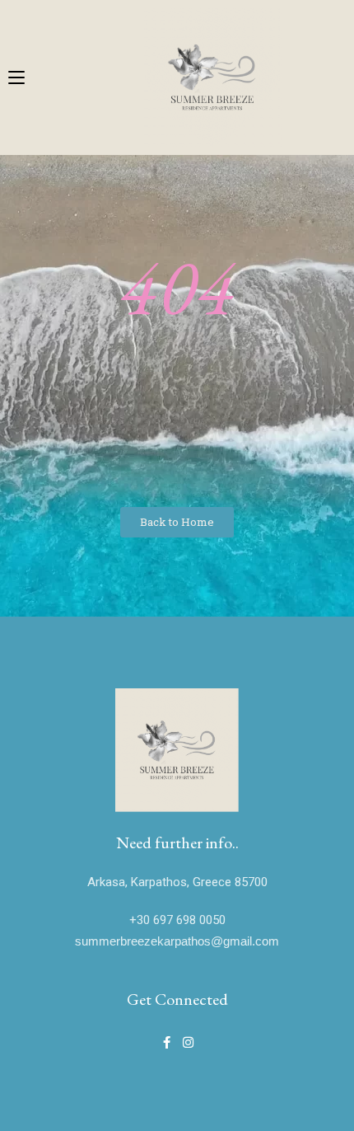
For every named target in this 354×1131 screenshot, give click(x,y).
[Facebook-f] (167, 1042)
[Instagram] (188, 1042)
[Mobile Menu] (16, 75)
